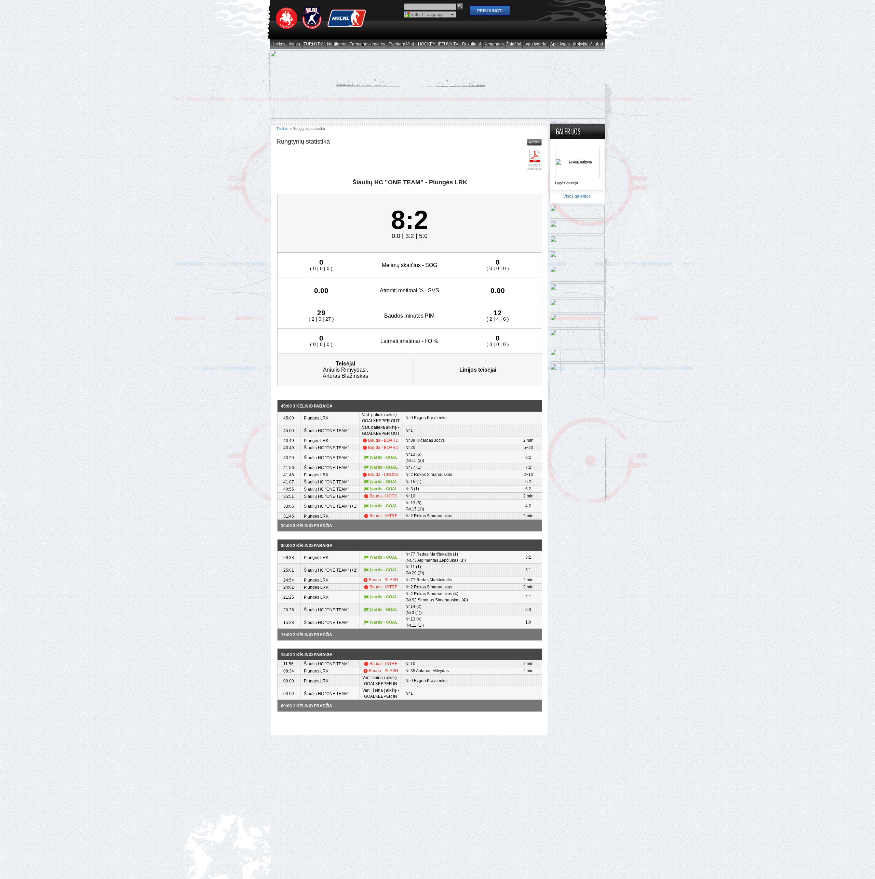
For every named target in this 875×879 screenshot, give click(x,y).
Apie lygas (560, 44)
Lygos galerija (566, 189)
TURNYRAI (314, 44)
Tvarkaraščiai (401, 44)
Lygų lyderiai (536, 44)
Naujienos (337, 44)
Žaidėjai (514, 44)
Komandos (494, 44)
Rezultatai (471, 44)
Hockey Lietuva (285, 44)
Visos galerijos (577, 202)
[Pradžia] (321, 27)
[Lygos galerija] (577, 168)
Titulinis (282, 134)
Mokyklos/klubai (588, 44)
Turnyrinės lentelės (368, 44)
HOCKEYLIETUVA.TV (438, 44)
